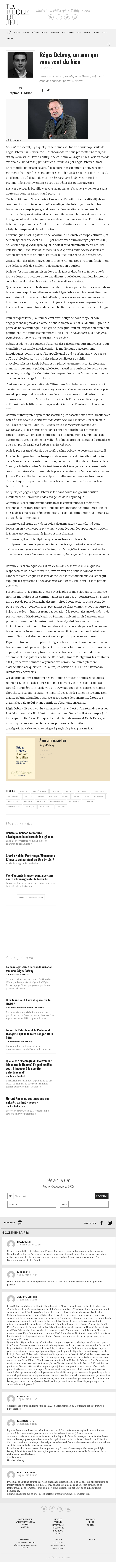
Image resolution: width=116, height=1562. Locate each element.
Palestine (88, 801)
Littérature (35, 32)
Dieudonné (82, 791)
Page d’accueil (25, 1519)
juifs (86, 796)
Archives (26, 32)
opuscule (74, 801)
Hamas (65, 796)
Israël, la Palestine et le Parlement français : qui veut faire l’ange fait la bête (29, 1034)
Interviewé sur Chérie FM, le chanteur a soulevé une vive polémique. (27, 1112)
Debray (68, 791)
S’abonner (58, 1548)
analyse (24, 791)
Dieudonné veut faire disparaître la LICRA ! (28, 1002)
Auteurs (104, 32)
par (18, 974)
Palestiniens (14, 807)
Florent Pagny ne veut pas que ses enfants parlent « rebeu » (27, 1100)
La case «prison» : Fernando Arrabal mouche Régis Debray (29, 969)
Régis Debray (46, 807)
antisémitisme (39, 791)
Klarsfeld (13, 801)
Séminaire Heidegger (25, 1542)
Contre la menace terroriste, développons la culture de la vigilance (29, 834)
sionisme (61, 807)
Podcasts (71, 32)
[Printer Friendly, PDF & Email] (20, 1224)
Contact (91, 1539)
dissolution (99, 791)
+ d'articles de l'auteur (31, 897)
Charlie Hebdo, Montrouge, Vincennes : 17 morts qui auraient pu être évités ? (30, 857)
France (28, 796)
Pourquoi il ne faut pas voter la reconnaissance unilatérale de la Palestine (29, 1047)
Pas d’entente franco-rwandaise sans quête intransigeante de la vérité (29, 877)
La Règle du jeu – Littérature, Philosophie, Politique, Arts (9, 31)
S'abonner (101, 1196)
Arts (63, 32)
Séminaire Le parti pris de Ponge (25, 1546)
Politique (45, 32)
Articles (17, 32)
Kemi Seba (98, 796)
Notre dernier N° (58, 1545)
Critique (56, 791)
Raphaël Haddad (20, 93)
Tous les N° (58, 1542)
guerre (40, 796)
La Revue (58, 1539)
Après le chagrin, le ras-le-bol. (22, 863)
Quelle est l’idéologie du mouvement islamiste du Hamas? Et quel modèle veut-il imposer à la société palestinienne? (29, 1066)
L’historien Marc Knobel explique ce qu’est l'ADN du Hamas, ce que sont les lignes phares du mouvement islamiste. (29, 1083)
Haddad (53, 796)
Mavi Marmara (57, 801)
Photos (96, 32)
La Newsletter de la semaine (25, 1523)
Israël (76, 796)
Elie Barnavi (13, 796)
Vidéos (79, 32)
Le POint (41, 801)
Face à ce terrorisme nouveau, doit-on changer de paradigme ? (26, 842)
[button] (108, 44)
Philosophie (55, 32)
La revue (10, 38)
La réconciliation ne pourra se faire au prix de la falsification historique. (31, 884)
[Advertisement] (58, 931)
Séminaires (87, 32)
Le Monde (27, 801)
